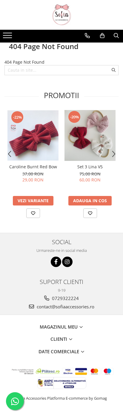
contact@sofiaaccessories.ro (65, 307)
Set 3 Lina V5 (90, 166)
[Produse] (8, 37)
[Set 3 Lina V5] (90, 135)
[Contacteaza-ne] (87, 36)
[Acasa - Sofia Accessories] (61, 14)
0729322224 (65, 298)
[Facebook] (56, 262)
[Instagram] (67, 262)
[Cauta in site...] (116, 36)
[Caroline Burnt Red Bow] (33, 135)
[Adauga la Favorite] (33, 213)
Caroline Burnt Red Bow (33, 166)
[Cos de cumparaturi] (102, 36)
